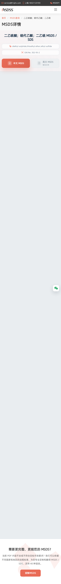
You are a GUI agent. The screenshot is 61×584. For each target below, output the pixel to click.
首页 (4, 17)
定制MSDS (30, 572)
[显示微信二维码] (56, 288)
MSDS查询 (15, 17)
